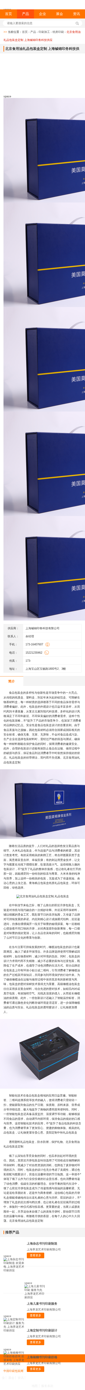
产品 (25, 14)
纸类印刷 (58, 32)
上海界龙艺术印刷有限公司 (44, 1249)
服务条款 (47, 1386)
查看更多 (35, 1255)
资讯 (76, 14)
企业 (42, 14)
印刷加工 (44, 32)
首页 (8, 14)
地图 (35, 1386)
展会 (59, 14)
